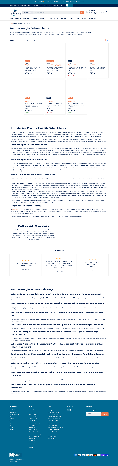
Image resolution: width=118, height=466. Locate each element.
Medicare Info (51, 438)
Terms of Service (33, 445)
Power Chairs (26, 18)
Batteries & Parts (33, 418)
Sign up (105, 414)
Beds (71, 18)
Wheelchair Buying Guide (54, 418)
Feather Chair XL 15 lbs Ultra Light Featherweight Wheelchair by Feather (55, 68)
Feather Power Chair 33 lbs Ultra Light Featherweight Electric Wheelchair (97, 68)
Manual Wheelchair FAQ (35, 436)
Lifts (49, 18)
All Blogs (50, 410)
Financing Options (22, 5)
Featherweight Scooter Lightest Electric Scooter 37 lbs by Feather (76, 68)
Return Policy (39, 5)
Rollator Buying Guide (53, 421)
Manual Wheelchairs (39, 18)
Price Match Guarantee (34, 423)
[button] (28, 74)
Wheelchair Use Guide (53, 434)
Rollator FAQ (32, 438)
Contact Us (61, 5)
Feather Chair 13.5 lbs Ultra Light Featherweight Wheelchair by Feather (32, 68)
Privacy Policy (32, 443)
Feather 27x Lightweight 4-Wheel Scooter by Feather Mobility (54, 105)
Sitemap (31, 447)
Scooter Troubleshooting (54, 429)
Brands (84, 18)
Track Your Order (33, 416)
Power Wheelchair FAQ (35, 434)
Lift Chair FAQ (32, 440)
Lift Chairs (64, 18)
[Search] (82, 12)
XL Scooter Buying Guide (54, 414)
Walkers (56, 18)
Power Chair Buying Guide (54, 416)
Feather (26, 72)
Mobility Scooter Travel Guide (55, 427)
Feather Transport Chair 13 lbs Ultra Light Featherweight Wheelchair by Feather (33, 105)
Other (78, 18)
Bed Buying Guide (52, 425)
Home (11, 23)
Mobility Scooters (14, 18)
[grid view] (106, 40)
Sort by (26, 40)
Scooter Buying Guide (53, 412)
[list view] (108, 40)
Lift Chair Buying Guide (54, 423)
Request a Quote (13, 5)
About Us (92, 18)
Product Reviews (52, 436)
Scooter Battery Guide (53, 432)
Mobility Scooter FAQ (34, 432)
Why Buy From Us (53, 5)
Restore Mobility (16, 209)
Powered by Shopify (13, 461)
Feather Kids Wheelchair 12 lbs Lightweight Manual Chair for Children (77, 105)
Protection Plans (31, 5)
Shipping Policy (33, 429)
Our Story (46, 5)
